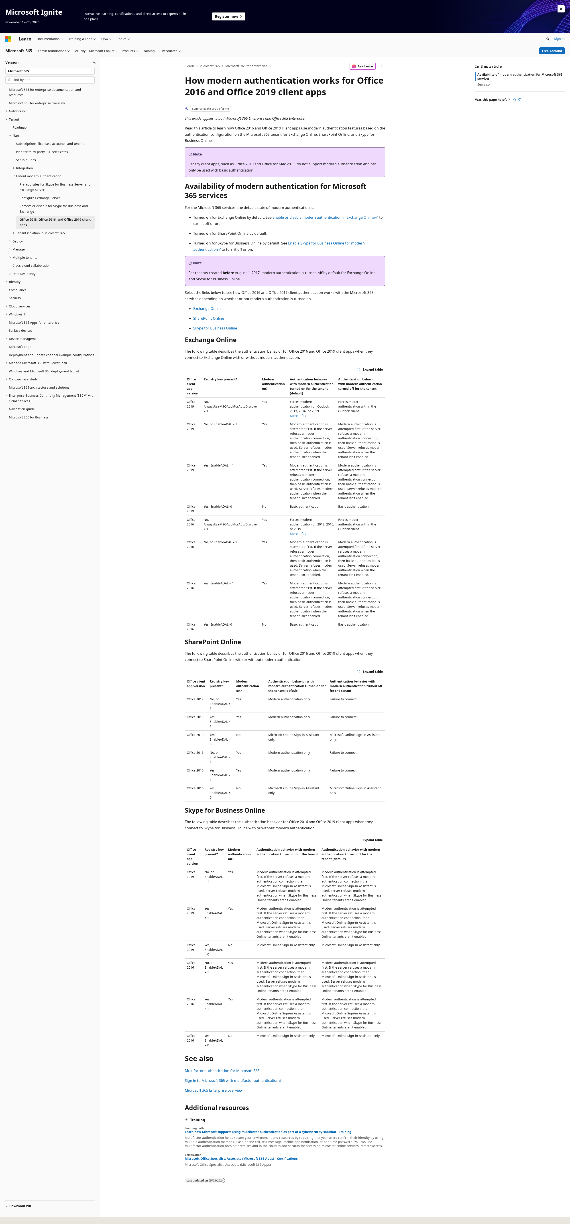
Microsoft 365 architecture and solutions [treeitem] (39, 387)
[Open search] (548, 39)
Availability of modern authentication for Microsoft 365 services (519, 76)
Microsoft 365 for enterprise (246, 66)
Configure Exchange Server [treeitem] (40, 198)
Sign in (559, 38)
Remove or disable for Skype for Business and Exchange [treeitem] (54, 209)
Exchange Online (207, 308)
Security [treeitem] (15, 298)
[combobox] (50, 71)
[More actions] (381, 66)
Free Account (552, 51)
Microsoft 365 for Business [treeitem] (29, 417)
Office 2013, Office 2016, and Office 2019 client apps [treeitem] (55, 222)
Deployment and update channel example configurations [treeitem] (51, 355)
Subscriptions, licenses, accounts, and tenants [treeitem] (50, 143)
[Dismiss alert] (561, 8)
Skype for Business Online (215, 328)
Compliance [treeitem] (17, 290)
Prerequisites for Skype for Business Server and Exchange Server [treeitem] (55, 187)
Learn (190, 66)
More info (297, 416)
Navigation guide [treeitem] (22, 409)
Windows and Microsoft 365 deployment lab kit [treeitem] (44, 371)
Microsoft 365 (210, 66)
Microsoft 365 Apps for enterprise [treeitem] (34, 322)
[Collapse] (94, 62)
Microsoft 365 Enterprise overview (214, 1090)
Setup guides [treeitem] (26, 160)
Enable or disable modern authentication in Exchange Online (324, 217)
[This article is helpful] (514, 99)
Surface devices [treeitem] (20, 330)
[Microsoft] (8, 39)
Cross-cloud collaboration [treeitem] (31, 265)
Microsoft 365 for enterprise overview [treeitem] (37, 103)
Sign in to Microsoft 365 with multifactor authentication (232, 1080)
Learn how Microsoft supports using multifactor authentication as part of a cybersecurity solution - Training (268, 1132)
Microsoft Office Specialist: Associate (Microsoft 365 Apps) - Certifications (241, 1159)
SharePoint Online (208, 318)
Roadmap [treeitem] (19, 127)
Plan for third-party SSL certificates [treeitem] (42, 152)
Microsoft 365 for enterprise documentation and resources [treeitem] (45, 92)
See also (483, 84)
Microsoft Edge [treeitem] (20, 347)
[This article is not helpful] (519, 99)
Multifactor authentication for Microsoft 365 (222, 1070)
